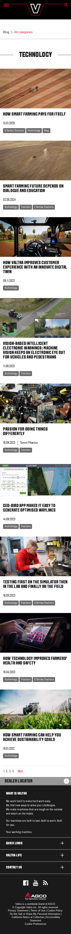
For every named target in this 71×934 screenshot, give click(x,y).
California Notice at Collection (28, 917)
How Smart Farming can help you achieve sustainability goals (32, 737)
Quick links (14, 843)
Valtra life (14, 855)
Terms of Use (37, 910)
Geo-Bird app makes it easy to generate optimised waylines (29, 508)
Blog (6, 32)
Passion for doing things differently (25, 431)
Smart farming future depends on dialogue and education (33, 188)
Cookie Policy (54, 910)
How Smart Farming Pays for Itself (34, 114)
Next (20, 771)
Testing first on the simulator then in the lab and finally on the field (35, 584)
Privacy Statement (18, 910)
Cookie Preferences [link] (35, 924)
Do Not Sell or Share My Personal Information (35, 914)
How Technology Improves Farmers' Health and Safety (35, 661)
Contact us (14, 867)
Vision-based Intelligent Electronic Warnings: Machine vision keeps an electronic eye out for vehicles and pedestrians (34, 350)
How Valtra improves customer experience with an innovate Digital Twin (35, 267)
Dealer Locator (18, 781)
